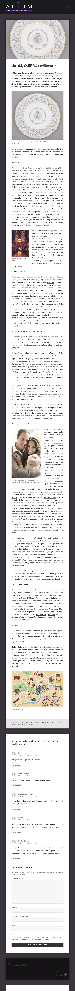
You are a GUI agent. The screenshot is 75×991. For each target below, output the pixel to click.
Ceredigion (16, 524)
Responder (17, 765)
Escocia (55, 722)
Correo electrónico (21, 916)
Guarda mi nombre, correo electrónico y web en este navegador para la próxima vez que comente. (37, 938)
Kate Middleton (33, 78)
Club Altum (46, 722)
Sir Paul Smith (33, 489)
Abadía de (42, 239)
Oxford (40, 171)
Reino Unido (21, 724)
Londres (14, 724)
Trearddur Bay (54, 307)
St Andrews (29, 724)
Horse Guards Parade (30, 636)
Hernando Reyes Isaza (33, 722)
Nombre (15, 907)
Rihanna (51, 614)
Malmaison (36, 386)
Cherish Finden (44, 372)
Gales (60, 722)
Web (13, 925)
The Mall (15, 636)
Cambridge (53, 171)
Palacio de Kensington (33, 407)
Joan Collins (41, 614)
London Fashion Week (52, 611)
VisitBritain (58, 576)
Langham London (21, 353)
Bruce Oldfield (27, 598)
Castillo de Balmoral (44, 195)
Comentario (17, 879)
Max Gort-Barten (19, 508)
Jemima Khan (18, 617)
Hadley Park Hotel (55, 407)
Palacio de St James (21, 631)
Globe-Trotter (56, 524)
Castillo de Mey (18, 364)
